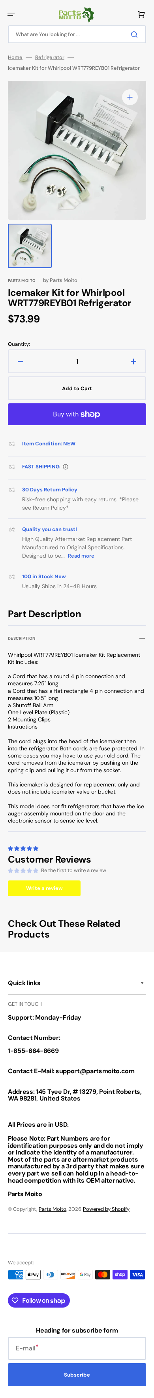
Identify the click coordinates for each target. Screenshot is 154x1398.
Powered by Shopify (106, 1209)
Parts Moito (52, 1209)
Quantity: (19, 344)
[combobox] (77, 34)
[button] (11, 14)
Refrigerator (49, 57)
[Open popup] (65, 467)
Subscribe (77, 1374)
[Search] (136, 34)
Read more (81, 555)
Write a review (44, 888)
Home (15, 57)
